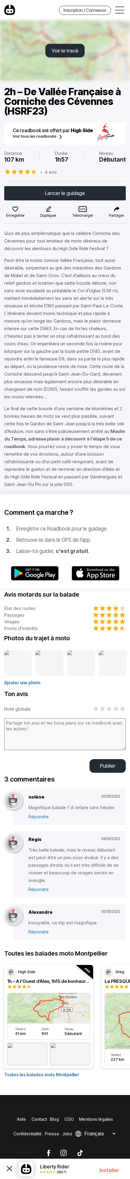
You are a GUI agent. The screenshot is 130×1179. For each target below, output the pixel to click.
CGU (69, 1119)
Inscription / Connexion (84, 10)
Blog (54, 1119)
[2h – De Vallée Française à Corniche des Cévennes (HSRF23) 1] (18, 663)
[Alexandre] (13, 915)
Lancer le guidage (65, 193)
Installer (109, 1170)
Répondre (38, 816)
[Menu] (120, 10)
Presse (52, 1133)
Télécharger (82, 215)
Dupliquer (48, 215)
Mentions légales (96, 1119)
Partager (116, 215)
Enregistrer (15, 215)
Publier (107, 766)
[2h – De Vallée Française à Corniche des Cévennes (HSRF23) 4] (112, 663)
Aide (21, 1119)
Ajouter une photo (22, 682)
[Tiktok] (80, 1153)
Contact (39, 1119)
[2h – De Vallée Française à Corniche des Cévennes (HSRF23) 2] (49, 663)
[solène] (13, 800)
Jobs (67, 1133)
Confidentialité (27, 1133)
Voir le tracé (65, 51)
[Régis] (13, 843)
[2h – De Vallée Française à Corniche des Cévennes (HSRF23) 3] (81, 663)
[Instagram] (63, 1153)
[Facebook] (48, 1153)
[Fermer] (9, 1169)
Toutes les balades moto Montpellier (41, 1074)
